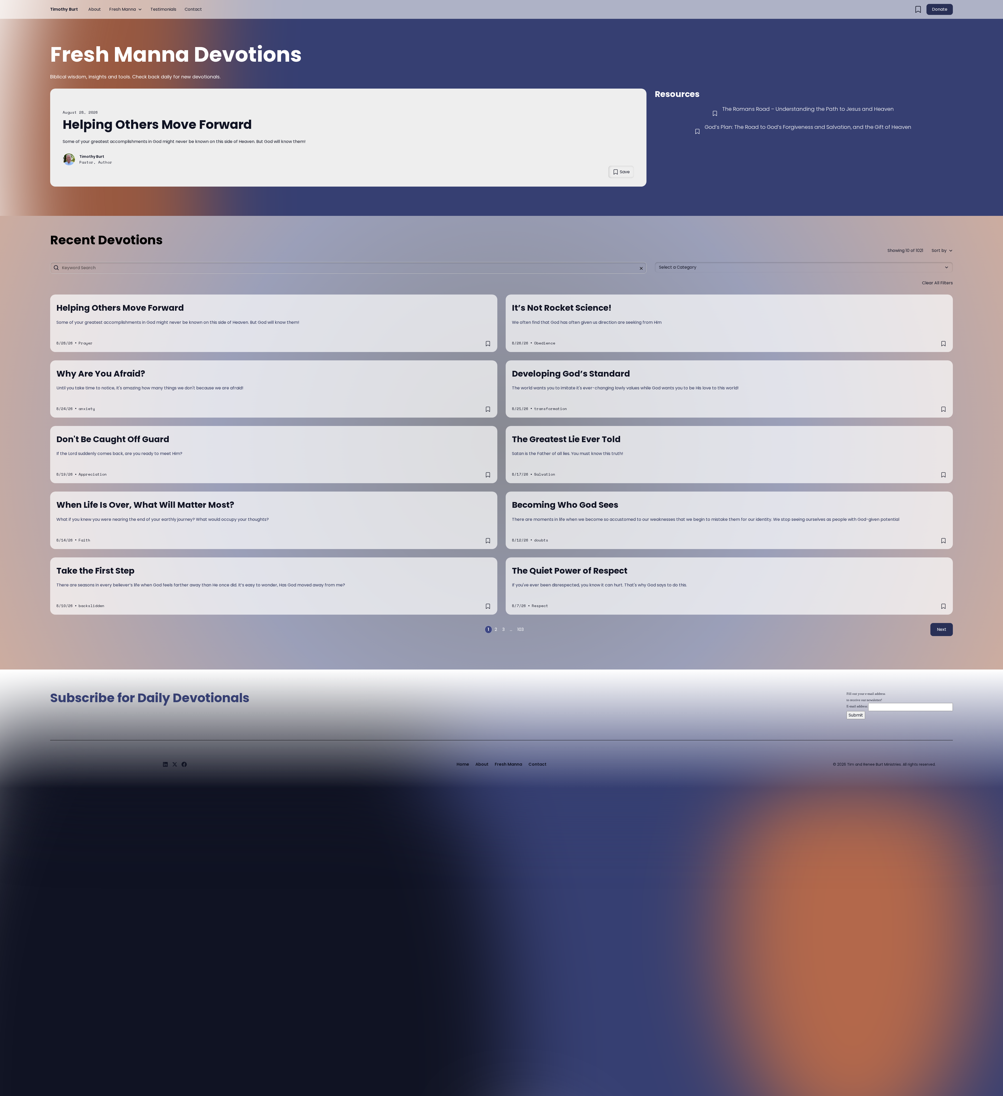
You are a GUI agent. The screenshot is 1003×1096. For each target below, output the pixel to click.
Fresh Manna (122, 9)
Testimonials (163, 9)
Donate (939, 9)
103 (520, 629)
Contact (193, 9)
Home (463, 764)
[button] (125, 9)
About (94, 9)
